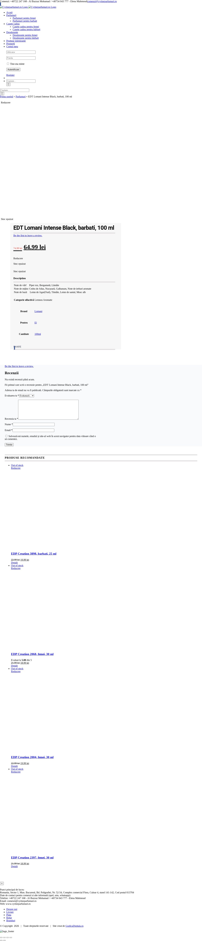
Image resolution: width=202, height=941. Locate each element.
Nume (9, 424)
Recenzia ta (11, 418)
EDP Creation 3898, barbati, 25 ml (33, 553)
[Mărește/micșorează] (1, 937)
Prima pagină (6, 96)
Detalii (14, 562)
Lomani (38, 311)
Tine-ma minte (16, 64)
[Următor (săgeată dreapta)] (4, 940)
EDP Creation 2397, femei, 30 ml (32, 857)
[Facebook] (14, 348)
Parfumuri (21, 96)
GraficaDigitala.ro (74, 926)
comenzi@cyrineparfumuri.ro (102, 1)
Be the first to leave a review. (27, 235)
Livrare (10, 912)
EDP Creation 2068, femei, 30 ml (32, 654)
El (36, 322)
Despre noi (11, 909)
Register (10, 75)
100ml (38, 334)
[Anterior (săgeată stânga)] (1, 940)
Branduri (10, 920)
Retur (9, 917)
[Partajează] (7, 937)
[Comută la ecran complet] (4, 937)
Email (8, 430)
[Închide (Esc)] (10, 937)
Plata (8, 915)
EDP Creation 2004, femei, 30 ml (32, 757)
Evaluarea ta (12, 395)
